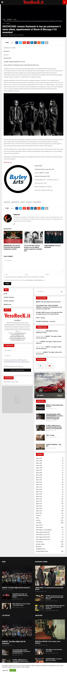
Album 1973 (39, 458)
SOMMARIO (8, 23)
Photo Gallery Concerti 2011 (43, 532)
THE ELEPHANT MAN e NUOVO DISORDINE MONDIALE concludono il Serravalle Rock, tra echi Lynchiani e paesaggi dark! (49, 307)
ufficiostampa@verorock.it (17, 335)
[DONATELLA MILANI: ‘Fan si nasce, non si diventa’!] (50, 629)
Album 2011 (39, 477)
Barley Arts (7, 202)
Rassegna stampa (40, 544)
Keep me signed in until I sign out (14, 366)
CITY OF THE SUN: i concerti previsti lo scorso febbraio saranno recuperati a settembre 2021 (33, 248)
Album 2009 (39, 475)
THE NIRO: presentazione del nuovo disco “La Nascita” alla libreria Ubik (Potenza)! (54, 597)
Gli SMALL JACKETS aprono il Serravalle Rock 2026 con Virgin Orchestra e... (20, 661)
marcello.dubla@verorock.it (17, 340)
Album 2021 (39, 501)
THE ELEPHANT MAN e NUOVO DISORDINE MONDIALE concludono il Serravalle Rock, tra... (21, 651)
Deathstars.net (8, 162)
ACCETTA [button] (12, 670)
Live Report (39, 522)
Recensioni (38, 546)
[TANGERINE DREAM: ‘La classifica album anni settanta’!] (39, 661)
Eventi (37, 518)
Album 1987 (39, 465)
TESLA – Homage (40, 317)
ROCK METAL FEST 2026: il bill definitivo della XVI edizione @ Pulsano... (20, 595)
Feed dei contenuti (9, 297)
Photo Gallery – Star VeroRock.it (44, 530)
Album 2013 (39, 482)
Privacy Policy (30, 280)
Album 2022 (39, 503)
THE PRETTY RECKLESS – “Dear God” (45, 321)
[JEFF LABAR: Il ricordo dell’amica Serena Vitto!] (39, 652)
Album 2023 (39, 506)
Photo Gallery (39, 527)
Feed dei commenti (9, 301)
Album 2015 (39, 487)
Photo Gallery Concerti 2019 (43, 539)
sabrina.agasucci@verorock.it (17, 336)
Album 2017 (39, 491)
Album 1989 (39, 468)
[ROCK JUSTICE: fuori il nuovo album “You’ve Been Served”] (6, 606)
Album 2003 (39, 472)
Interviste (38, 520)
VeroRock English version (42, 551)
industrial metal (37, 202)
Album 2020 (39, 499)
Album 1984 (39, 463)
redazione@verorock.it (20, 333)
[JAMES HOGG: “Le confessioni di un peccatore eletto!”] (50, 575)
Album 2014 (39, 484)
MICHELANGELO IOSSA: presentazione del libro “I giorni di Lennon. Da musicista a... (55, 607)
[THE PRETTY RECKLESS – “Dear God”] (40, 447)
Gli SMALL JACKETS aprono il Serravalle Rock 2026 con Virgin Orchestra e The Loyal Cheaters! (49, 313)
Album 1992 (39, 470)
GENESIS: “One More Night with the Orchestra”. (48, 302)
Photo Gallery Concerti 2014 (43, 537)
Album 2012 (39, 479)
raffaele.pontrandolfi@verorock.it (17, 338)
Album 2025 (39, 511)
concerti (23, 202)
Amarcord (38, 515)
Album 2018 (39, 494)
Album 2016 (39, 489)
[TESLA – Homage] (40, 437)
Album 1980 (39, 460)
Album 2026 (39, 513)
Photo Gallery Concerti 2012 (43, 534)
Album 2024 (39, 508)
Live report (6, 615)
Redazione (6, 35)
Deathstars (29, 202)
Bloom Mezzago (15, 202)
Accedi (5, 293)
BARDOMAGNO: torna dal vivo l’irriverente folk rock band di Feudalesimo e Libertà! (12, 247)
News (4, 23)
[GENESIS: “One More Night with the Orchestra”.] (40, 407)
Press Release (39, 541)
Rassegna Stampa (41, 562)
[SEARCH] (61, 291)
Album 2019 (39, 496)
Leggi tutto (5, 670)
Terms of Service (38, 280)
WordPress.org (7, 304)
